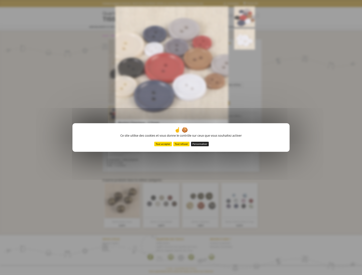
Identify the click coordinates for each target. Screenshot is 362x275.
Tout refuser (181, 144)
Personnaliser (199, 144)
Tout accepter (163, 144)
